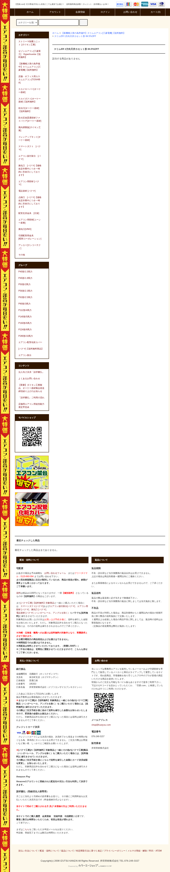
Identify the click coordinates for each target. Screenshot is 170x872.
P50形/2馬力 (24, 284)
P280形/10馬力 (25, 336)
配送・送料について (49, 851)
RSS (151, 851)
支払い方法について (28, 851)
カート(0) (156, 12)
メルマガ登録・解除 (137, 851)
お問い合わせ (130, 12)
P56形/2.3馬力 (25, 291)
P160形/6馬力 (25, 323)
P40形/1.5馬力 (25, 272)
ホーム (30, 12)
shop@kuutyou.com (101, 725)
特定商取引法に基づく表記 (89, 851)
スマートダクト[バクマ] (32, 606)
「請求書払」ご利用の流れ (31, 397)
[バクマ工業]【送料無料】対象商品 (37, 603)
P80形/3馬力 (24, 304)
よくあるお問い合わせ (29, 378)
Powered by (73, 866)
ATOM (159, 851)
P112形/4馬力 (25, 310)
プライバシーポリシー (115, 851)
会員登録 (80, 12)
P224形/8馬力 (25, 329)
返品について (67, 851)
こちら (26, 829)
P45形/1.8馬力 (25, 278)
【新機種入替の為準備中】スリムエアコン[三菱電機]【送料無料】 (93, 33)
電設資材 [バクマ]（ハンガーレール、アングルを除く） (43, 613)
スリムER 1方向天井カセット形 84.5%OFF (75, 36)
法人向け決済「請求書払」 (31, 372)
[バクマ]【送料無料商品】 (30, 349)
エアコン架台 (24, 355)
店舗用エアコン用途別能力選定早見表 (31, 405)
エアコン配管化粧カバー (30, 342)
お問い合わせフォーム (55, 573)
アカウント (55, 12)
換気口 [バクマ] (38, 609)
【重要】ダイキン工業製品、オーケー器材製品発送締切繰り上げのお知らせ (31, 388)
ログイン (105, 12)
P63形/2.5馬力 (25, 297)
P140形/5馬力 (25, 317)
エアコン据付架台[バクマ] (62, 606)
